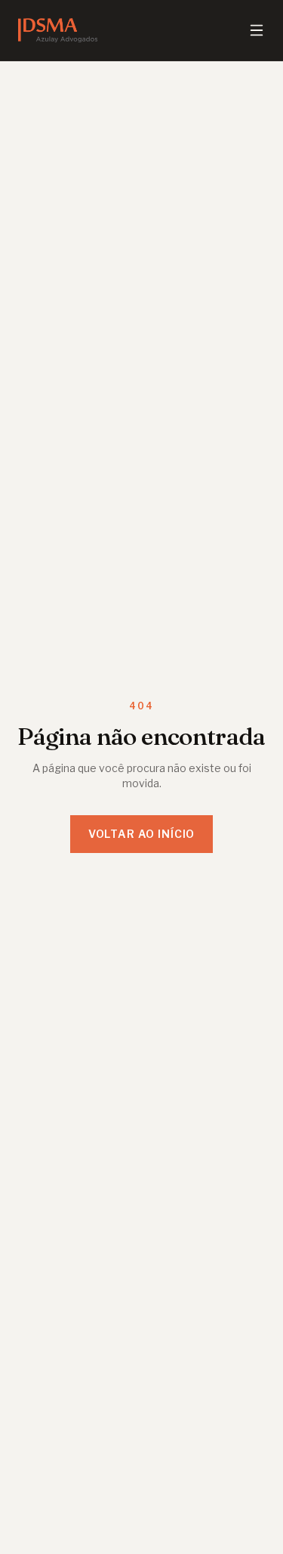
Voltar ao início (141, 833)
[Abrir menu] (256, 30)
